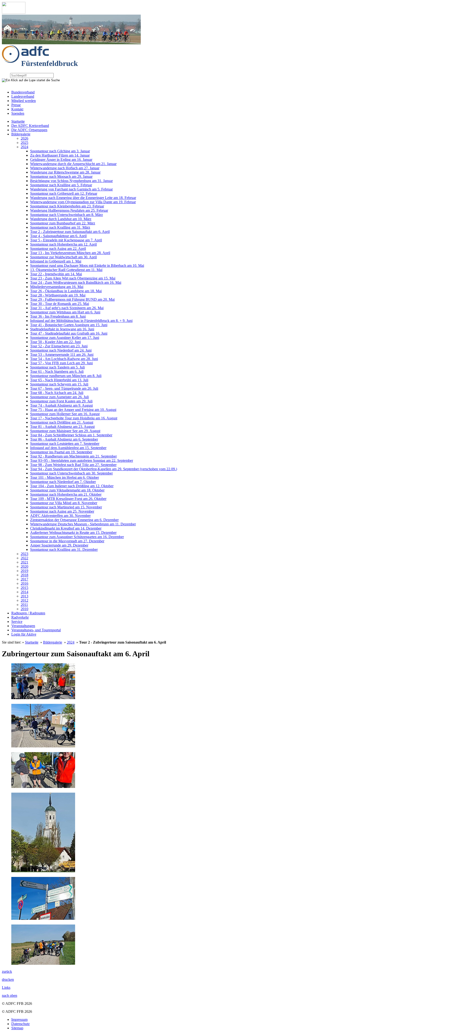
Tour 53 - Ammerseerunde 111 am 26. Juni (61, 355)
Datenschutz (20, 1024)
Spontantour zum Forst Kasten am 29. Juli (61, 401)
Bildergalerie (20, 134)
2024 (24, 147)
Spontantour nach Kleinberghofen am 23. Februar (67, 206)
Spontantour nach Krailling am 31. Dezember (64, 549)
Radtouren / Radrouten (28, 613)
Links (6, 987)
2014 (24, 592)
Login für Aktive (23, 634)
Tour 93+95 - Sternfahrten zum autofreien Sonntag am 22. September (81, 460)
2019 (24, 571)
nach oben (9, 995)
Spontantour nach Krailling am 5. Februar (61, 185)
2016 (24, 583)
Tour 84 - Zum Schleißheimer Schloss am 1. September (71, 435)
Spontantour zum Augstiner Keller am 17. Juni (64, 338)
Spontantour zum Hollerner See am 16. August (65, 414)
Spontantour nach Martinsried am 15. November (66, 507)
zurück (7, 971)
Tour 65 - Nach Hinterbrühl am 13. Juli (59, 380)
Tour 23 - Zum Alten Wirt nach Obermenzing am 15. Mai (72, 278)
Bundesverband (23, 92)
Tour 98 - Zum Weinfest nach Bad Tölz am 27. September (73, 465)
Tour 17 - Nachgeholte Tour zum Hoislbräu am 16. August (73, 418)
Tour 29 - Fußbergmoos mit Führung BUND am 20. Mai (72, 299)
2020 (24, 566)
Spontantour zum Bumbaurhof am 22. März (62, 223)
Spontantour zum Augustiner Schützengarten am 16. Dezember (77, 537)
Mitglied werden (23, 101)
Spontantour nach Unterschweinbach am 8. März (66, 215)
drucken (8, 979)
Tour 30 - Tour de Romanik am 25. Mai (59, 304)
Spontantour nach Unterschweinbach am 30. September (71, 473)
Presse (16, 105)
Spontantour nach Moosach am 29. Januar (61, 176)
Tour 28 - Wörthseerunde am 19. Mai (57, 295)
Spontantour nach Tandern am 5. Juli (57, 367)
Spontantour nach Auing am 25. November (62, 511)
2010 (24, 609)
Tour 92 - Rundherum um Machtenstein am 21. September (73, 456)
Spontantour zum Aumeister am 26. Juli (59, 397)
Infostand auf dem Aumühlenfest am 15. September (68, 448)
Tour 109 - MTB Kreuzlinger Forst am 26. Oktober (68, 499)
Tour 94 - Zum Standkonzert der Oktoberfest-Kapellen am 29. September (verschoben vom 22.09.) (103, 469)
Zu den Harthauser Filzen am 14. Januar (60, 155)
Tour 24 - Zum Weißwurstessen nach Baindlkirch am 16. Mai (75, 282)
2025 (24, 143)
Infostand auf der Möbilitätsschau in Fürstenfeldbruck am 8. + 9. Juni (81, 321)
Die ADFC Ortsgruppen (29, 130)
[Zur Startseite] (13, 12)
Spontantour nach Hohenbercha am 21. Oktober (65, 494)
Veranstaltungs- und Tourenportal (36, 630)
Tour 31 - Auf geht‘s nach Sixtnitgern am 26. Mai (67, 308)
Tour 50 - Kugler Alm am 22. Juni (55, 342)
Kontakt (17, 109)
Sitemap (17, 1028)
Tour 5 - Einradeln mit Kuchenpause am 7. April (66, 240)
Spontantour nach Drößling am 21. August (61, 422)
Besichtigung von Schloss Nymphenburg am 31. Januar (71, 181)
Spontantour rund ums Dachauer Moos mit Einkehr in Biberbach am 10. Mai (87, 266)
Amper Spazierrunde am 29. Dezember (59, 545)
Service (16, 622)
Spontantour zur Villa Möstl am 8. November (63, 503)
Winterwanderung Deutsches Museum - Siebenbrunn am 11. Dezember (83, 524)
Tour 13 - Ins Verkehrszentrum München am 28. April (70, 253)
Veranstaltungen (23, 626)
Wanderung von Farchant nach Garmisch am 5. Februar (71, 189)
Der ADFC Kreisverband (30, 126)
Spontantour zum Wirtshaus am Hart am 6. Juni (65, 312)
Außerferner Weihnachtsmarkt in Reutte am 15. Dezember (73, 533)
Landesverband (22, 96)
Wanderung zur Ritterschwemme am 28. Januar (65, 172)
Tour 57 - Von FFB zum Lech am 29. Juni (61, 363)
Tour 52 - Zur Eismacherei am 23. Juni (59, 346)
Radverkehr (20, 617)
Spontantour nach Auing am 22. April (58, 249)
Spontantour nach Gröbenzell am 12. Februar (63, 193)
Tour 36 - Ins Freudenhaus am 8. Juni (58, 316)
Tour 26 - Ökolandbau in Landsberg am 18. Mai (66, 291)
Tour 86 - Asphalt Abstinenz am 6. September (64, 439)
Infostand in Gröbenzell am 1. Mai (55, 261)
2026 (24, 138)
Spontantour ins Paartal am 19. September (61, 452)
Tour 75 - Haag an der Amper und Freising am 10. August (73, 410)
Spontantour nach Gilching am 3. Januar (60, 151)
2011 (24, 605)
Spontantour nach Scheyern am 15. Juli (59, 384)
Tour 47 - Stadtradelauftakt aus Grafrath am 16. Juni (68, 333)
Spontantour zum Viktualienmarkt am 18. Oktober (67, 490)
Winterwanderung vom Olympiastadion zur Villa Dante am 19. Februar (83, 202)
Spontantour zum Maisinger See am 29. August (65, 431)
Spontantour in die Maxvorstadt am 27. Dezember (67, 541)
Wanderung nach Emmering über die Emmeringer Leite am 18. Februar (83, 198)
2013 (24, 596)
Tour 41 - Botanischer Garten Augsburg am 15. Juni (68, 325)
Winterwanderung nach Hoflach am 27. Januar (64, 168)
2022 (24, 558)
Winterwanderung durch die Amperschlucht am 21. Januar (73, 164)
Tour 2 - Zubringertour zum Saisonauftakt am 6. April (70, 232)
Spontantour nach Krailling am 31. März (60, 227)
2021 (24, 562)
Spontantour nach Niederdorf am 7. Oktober (63, 482)
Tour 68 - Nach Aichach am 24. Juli (56, 393)
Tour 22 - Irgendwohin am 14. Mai (56, 274)
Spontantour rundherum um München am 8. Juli (65, 376)
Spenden (17, 113)
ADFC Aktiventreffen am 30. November (60, 516)
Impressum (19, 1020)
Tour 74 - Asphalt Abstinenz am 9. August (61, 405)
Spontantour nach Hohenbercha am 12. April (63, 244)
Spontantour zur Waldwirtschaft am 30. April (63, 257)
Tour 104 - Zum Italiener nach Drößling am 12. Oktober (71, 486)
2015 (24, 588)
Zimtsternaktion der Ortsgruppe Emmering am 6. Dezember (74, 520)
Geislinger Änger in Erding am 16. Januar (61, 160)
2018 (24, 575)
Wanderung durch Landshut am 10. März (60, 219)
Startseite (18, 121)
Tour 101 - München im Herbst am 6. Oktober (64, 477)
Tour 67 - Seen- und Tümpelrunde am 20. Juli (64, 388)
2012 (24, 600)
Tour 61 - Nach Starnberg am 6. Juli (57, 371)
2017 (24, 579)
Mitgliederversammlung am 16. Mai (56, 287)
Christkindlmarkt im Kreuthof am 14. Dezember (65, 528)
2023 (24, 554)
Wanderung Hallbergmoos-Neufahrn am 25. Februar (69, 210)
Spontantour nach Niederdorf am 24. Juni (61, 350)
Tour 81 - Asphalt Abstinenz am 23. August (62, 427)
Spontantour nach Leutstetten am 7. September (64, 444)
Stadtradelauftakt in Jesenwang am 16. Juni (62, 329)
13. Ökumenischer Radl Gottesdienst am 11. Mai (66, 270)
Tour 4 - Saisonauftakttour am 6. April (58, 236)
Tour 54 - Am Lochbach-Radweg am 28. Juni (64, 359)
